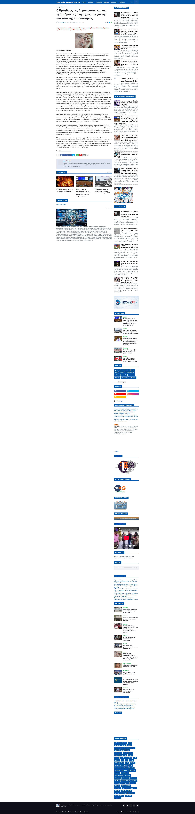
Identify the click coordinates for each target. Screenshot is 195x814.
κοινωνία (124, 375)
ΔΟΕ (130, 758)
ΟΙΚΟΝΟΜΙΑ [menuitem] (122, 2)
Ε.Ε (122, 760)
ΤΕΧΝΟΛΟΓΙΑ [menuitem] (113, 2)
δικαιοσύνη (125, 778)
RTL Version (136, 811)
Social (116, 451)
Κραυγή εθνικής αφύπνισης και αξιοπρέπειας (125, 704)
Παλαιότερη (108, 208)
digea (123, 745)
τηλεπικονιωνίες (119, 795)
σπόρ (124, 793)
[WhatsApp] (111, 22)
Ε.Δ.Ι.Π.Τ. (117, 760)
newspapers (126, 370)
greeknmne (126, 747)
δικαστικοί (133, 778)
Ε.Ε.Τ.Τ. (116, 763)
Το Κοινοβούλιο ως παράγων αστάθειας (123, 705)
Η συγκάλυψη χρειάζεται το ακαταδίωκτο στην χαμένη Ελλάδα (130, 351)
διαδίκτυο (127, 775)
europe (129, 745)
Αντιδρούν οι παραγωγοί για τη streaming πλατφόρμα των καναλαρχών (129, 47)
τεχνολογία (131, 793)
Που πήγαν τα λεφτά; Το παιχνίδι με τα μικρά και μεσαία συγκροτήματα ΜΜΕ (102, 191)
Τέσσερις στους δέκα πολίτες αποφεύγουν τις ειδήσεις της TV (129, 154)
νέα (123, 785)
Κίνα (131, 765)
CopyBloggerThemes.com (68, 811)
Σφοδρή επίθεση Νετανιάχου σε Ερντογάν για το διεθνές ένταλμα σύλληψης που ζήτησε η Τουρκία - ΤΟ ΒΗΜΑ (126, 586)
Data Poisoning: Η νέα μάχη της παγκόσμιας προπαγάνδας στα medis (129, 102)
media (69, 150)
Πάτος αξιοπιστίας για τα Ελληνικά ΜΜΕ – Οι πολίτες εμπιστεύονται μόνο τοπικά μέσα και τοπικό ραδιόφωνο (129, 171)
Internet (124, 742)
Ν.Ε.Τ (124, 768)
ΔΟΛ (135, 758)
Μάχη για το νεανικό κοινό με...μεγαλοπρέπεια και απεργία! (130, 619)
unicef (130, 755)
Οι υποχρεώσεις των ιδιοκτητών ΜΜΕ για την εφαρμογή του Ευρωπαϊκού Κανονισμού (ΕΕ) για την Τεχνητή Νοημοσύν (83, 193)
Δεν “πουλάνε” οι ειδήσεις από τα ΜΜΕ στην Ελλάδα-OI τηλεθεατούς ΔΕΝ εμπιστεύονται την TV (129, 280)
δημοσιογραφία (130, 372)
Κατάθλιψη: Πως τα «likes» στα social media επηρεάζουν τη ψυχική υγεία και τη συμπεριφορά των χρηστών (129, 138)
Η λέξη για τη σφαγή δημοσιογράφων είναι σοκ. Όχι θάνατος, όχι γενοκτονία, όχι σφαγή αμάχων (130, 629)
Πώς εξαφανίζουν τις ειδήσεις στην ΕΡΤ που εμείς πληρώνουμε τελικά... (129, 230)
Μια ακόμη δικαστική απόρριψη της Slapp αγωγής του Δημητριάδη (130, 359)
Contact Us (128, 811)
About (122, 811)
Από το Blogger (119, 401)
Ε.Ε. (126, 760)
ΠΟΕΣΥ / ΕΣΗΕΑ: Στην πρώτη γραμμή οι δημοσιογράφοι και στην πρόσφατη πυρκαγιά (130, 682)
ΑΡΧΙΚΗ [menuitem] (84, 2)
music (122, 750)
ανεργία (117, 773)
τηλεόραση (132, 377)
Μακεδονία (118, 768)
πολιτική (65, 150)
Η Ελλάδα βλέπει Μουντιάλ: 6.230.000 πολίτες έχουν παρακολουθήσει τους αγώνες (129, 246)
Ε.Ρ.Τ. (127, 763)
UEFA (130, 742)
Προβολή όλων (108, 172)
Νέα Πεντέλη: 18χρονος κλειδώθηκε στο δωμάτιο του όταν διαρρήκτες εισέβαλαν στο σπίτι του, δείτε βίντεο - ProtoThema (126, 595)
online (125, 753)
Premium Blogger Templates (82, 811)
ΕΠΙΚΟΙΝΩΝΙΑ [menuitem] (99, 2)
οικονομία (131, 375)
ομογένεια (125, 788)
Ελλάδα (65, 7)
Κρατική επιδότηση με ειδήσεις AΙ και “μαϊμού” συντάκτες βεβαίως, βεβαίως (129, 80)
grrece (132, 747)
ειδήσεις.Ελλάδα (126, 780)
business (117, 745)
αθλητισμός (125, 770)
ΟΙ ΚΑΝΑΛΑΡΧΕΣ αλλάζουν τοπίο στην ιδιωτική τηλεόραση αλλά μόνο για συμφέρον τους (129, 15)
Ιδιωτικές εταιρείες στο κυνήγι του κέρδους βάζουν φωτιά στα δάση (65, 191)
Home (117, 811)
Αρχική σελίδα (59, 7)
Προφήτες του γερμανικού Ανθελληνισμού (124, 708)
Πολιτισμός (130, 768)
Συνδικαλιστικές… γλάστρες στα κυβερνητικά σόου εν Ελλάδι (130, 647)
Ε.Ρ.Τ (122, 763)
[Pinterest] (80, 155)
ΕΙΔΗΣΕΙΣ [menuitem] (106, 2)
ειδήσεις (117, 375)
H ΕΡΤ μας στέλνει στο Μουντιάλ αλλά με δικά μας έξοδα (129, 263)
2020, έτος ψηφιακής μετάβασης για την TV (129, 673)
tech (116, 372)
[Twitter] (109, 22)
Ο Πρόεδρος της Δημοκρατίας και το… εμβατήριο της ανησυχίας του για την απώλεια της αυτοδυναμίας (130, 657)
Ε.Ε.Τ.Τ (131, 760)
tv (125, 755)
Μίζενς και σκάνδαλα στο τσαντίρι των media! (130, 665)
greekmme (67, 161)
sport (133, 370)
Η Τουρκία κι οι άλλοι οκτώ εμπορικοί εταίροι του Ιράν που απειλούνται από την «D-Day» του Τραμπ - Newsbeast (126, 590)
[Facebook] (107, 22)
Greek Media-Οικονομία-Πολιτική (68, 2)
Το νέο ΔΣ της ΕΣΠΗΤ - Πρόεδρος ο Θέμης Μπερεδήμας (129, 691)
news (128, 750)
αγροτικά (117, 770)
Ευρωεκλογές (118, 765)
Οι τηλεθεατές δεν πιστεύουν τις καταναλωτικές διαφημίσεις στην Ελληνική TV (129, 63)
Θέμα (125, 765)
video (116, 758)
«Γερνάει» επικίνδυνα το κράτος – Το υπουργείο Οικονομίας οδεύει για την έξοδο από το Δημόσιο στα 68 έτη (126, 416)
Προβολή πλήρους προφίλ (120, 433)
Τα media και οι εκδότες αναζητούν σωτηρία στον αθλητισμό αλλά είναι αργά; (129, 31)
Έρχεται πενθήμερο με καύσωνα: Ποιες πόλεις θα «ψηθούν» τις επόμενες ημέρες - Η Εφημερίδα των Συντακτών (126, 581)
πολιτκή (124, 790)
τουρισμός (117, 798)
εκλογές (134, 780)
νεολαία (128, 785)
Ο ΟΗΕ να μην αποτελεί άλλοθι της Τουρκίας (124, 707)
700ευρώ (117, 742)
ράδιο (129, 790)
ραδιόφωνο (124, 377)
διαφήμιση (117, 778)
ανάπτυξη (132, 770)
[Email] (84, 155)
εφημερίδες (125, 783)
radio (131, 753)
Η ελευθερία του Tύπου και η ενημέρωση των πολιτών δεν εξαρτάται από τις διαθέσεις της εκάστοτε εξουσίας (130, 341)
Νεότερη (59, 208)
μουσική (117, 785)
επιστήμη (117, 783)
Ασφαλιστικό (124, 758)
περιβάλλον (133, 788)
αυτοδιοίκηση (125, 773)
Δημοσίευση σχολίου (61, 204)
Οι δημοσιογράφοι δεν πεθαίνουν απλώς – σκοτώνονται (129, 638)
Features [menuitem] (90, 2)
